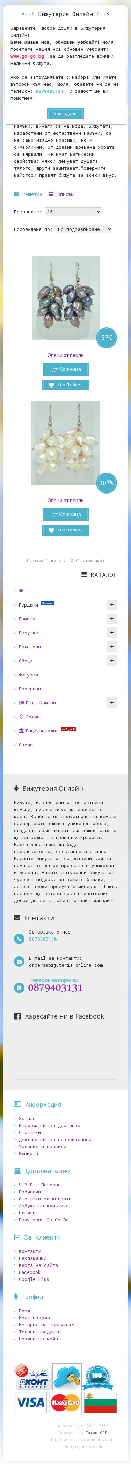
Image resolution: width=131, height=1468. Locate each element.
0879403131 (50, 91)
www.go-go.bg (27, 56)
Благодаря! (65, 113)
